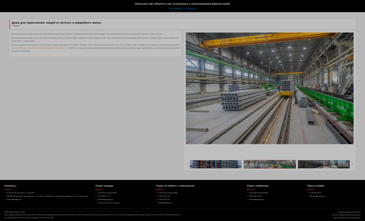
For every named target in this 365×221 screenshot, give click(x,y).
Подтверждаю (191, 8)
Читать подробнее (175, 8)
